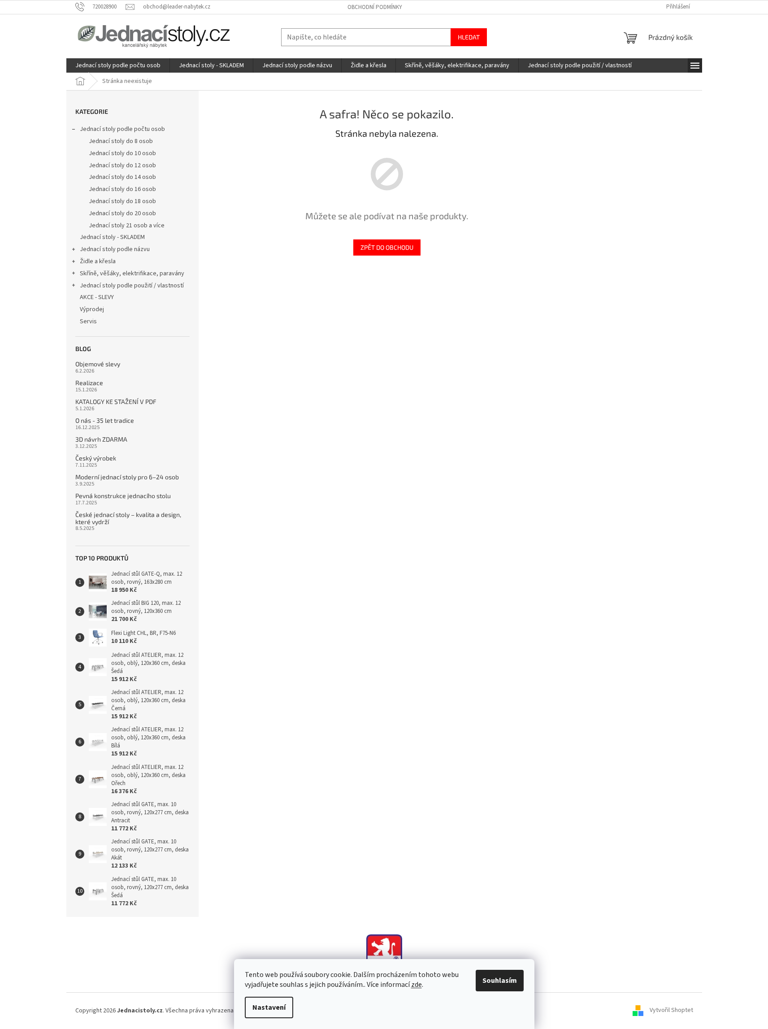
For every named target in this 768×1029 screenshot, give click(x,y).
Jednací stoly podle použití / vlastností (132, 285)
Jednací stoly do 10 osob (122, 153)
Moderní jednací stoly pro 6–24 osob (127, 476)
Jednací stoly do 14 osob (122, 177)
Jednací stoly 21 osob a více (127, 225)
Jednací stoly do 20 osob (122, 213)
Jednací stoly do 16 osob (122, 189)
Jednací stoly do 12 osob (122, 165)
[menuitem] (117, 65)
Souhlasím (499, 981)
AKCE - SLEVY (97, 297)
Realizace (89, 382)
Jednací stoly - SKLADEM (112, 237)
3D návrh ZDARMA (101, 439)
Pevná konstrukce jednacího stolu (123, 495)
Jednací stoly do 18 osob (122, 201)
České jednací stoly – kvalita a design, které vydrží (128, 518)
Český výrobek (95, 458)
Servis (88, 321)
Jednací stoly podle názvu (115, 249)
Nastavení (269, 1007)
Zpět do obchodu (386, 247)
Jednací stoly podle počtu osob (122, 129)
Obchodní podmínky (374, 7)
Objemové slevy (97, 363)
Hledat (469, 37)
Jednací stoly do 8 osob (121, 141)
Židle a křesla (98, 261)
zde (416, 985)
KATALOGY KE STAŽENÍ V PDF (115, 401)
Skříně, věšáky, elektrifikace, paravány (132, 273)
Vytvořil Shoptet (671, 1010)
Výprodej (92, 309)
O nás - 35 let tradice (104, 420)
